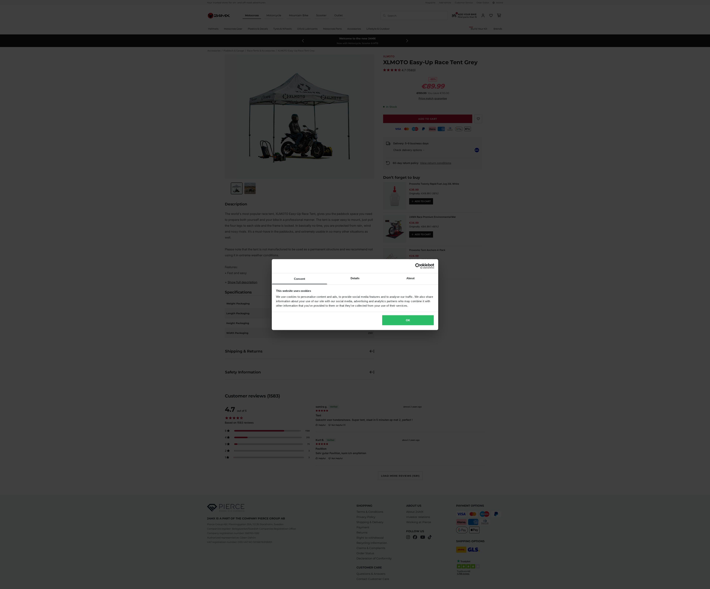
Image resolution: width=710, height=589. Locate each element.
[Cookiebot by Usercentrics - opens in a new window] (418, 266)
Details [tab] (355, 278)
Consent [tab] (299, 278)
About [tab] (410, 278)
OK (408, 320)
